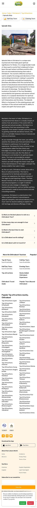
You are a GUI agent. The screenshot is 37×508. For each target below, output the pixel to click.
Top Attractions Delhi (9, 312)
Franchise (4, 467)
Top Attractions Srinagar (24, 354)
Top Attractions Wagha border (10, 370)
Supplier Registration (24, 467)
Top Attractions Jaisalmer (7, 409)
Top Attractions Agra (9, 332)
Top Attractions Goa (26, 351)
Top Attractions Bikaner (7, 383)
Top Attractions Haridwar (7, 375)
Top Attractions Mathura (7, 319)
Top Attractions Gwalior (24, 338)
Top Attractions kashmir (24, 409)
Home (4, 13)
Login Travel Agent (24, 470)
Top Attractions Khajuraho (7, 342)
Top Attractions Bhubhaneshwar (24, 310)
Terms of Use (22, 459)
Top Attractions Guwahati (7, 315)
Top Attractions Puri (26, 394)
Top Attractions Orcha (27, 413)
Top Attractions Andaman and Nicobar (26, 358)
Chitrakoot (16, 13)
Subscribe (18, 487)
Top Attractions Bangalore (24, 323)
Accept (22, 503)
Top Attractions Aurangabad (7, 350)
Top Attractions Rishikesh (7, 308)
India (9, 13)
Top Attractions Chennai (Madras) (8, 355)
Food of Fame (22, 472)
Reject (30, 503)
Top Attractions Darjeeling (7, 379)
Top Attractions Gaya (26, 406)
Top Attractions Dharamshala (7, 396)
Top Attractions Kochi (26, 335)
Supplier (4, 470)
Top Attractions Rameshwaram (24, 402)
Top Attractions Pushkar (7, 337)
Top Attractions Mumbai (24, 306)
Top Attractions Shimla (27, 366)
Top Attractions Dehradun (7, 400)
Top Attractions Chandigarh (7, 346)
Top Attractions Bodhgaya (7, 387)
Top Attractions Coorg (9, 367)
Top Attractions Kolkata (24, 319)
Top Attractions (26, 13)
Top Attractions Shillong (7, 328)
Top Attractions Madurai (24, 314)
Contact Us (22, 454)
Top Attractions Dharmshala (24, 391)
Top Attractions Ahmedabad (7, 324)
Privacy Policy (22, 456)
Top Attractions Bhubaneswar (24, 398)
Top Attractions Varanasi (7, 392)
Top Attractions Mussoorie (24, 369)
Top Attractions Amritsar (7, 359)
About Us (4, 456)
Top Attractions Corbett (24, 343)
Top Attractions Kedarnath (24, 387)
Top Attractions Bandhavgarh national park (26, 330)
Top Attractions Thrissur (24, 378)
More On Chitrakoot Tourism (14, 255)
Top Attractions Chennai (7, 363)
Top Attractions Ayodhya (24, 347)
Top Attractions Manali (9, 334)
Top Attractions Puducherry (24, 382)
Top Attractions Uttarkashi (7, 304)
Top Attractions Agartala (24, 374)
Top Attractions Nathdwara (24, 362)
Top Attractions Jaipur (27, 326)
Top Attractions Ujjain (9, 301)
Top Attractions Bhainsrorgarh (7, 405)
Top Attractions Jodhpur (24, 301)
